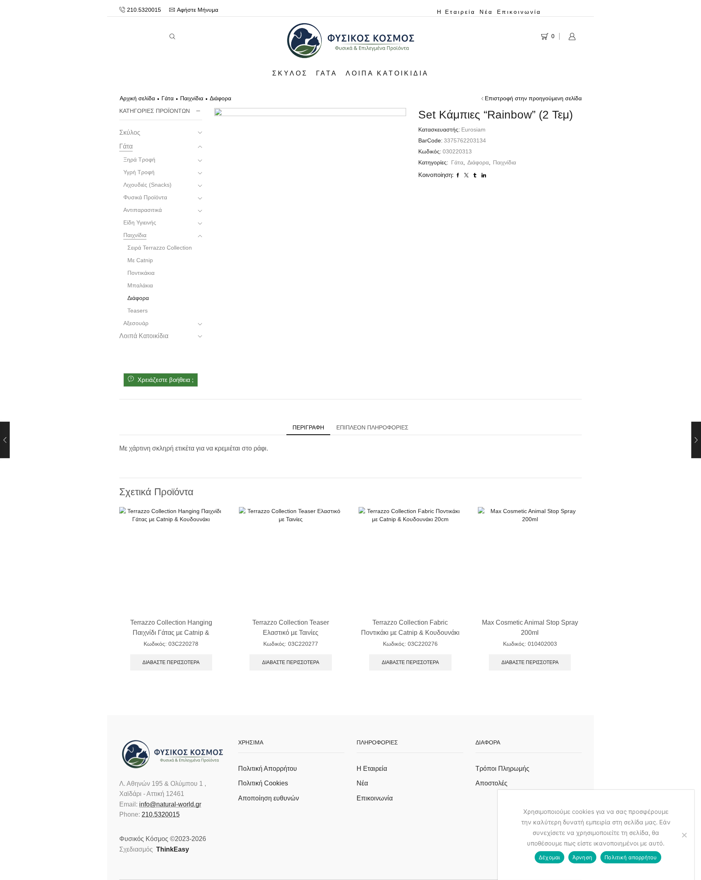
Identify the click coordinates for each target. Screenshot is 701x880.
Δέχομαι (549, 857)
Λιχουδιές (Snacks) (147, 184)
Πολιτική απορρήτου (630, 857)
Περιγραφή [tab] (308, 427)
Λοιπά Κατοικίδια (387, 73)
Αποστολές (491, 783)
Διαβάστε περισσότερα (171, 662)
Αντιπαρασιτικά (142, 210)
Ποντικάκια (141, 273)
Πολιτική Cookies (263, 783)
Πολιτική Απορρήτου (267, 768)
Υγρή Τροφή (139, 172)
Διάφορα (220, 98)
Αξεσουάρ (135, 323)
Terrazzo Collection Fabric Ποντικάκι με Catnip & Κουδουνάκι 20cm (410, 633)
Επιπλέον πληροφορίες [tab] (372, 427)
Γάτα (327, 73)
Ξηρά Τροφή (139, 159)
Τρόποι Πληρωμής (502, 768)
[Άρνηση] (684, 835)
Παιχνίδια (191, 98)
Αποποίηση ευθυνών (268, 798)
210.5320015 (161, 814)
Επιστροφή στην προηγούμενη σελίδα (533, 98)
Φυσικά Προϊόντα (145, 197)
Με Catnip (140, 260)
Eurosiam (473, 129)
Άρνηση (582, 857)
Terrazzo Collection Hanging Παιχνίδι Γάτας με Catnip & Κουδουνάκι (171, 633)
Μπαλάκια (140, 285)
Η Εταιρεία (456, 12)
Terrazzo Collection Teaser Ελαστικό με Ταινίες (290, 627)
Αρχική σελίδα (137, 98)
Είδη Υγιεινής (139, 222)
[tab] (308, 427)
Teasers (137, 310)
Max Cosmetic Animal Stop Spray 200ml (530, 627)
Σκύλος (290, 73)
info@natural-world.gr (170, 804)
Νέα (486, 12)
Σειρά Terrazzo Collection (159, 247)
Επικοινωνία (519, 12)
